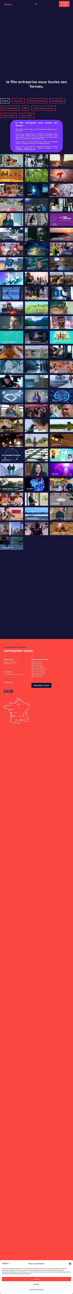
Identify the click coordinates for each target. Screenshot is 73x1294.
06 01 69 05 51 (14, 662)
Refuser (36, 1284)
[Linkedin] (8, 691)
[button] (70, 1264)
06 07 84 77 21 (12, 663)
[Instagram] (11, 691)
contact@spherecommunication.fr (13, 674)
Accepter (36, 1279)
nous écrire (8, 672)
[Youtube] (5, 691)
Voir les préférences (37, 1289)
